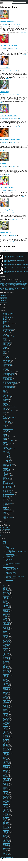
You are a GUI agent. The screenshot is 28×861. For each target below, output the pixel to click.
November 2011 (6, 813)
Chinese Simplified (20, 281)
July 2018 (5, 709)
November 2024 (6, 610)
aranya (7, 452)
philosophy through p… (9, 256)
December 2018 (6, 702)
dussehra (5, 347)
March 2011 (5, 823)
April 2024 (5, 619)
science (4, 477)
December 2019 (6, 687)
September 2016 (6, 737)
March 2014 (5, 776)
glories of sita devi (7, 365)
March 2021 (5, 667)
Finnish (5, 284)
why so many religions (8, 517)
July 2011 (5, 818)
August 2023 (6, 629)
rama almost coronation (8, 448)
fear (4, 355)
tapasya (4, 495)
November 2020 (6, 672)
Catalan (14, 281)
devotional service (7, 335)
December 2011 (6, 811)
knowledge (5, 404)
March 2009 (5, 853)
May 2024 (5, 618)
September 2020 (6, 675)
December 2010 (6, 827)
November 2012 (6, 797)
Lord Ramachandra (10, 548)
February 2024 (6, 622)
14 (9, 529)
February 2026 (6, 590)
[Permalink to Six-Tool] (4, 160)
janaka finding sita (7, 396)
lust (3, 416)
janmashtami (6, 399)
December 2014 (6, 765)
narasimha (5, 431)
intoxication (5, 395)
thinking (5, 507)
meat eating (5, 421)
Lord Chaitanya (9, 550)
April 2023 (5, 635)
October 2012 (6, 798)
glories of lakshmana (7, 364)
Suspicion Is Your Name (22, 264)
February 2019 (6, 700)
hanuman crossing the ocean (9, 371)
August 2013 (6, 785)
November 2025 (6, 594)
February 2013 (6, 793)
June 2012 (5, 804)
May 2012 (5, 805)
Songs (4, 574)
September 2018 (6, 706)
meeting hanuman (7, 422)
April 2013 (5, 791)
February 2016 (6, 746)
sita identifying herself (8, 486)
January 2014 (6, 779)
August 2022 (6, 645)
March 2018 (5, 714)
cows (4, 327)
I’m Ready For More (7, 21)
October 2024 (6, 611)
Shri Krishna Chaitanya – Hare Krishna (15, 576)
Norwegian (11, 287)
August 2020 (6, 676)
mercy (4, 426)
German (17, 284)
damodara (5, 331)
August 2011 (6, 817)
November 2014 (6, 766)
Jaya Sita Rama (9, 580)
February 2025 (6, 606)
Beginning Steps (9, 559)
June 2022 (5, 648)
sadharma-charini (7, 475)
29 (9, 455)
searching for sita (7, 478)
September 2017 (6, 722)
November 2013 (6, 782)
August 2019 (6, 692)
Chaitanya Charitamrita (11, 573)
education (5, 349)
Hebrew (24, 284)
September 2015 (6, 753)
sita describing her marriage (9, 485)
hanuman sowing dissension (9, 383)
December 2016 (6, 733)
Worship (5, 546)
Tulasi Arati (8, 577)
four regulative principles (8, 358)
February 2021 (6, 668)
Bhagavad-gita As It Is (11, 569)
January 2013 (6, 795)
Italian (14, 285)
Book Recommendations (8, 567)
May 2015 (5, 758)
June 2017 (5, 726)
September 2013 (6, 784)
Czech (14, 283)
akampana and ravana (8, 313)
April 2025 (5, 603)
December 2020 (6, 671)
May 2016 (5, 743)
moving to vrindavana (8, 429)
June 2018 (5, 710)
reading (4, 466)
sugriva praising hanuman (9, 492)
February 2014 (6, 778)
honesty (4, 392)
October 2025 (6, 596)
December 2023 (6, 624)
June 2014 (5, 772)
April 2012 (5, 806)
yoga (4, 518)
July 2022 (5, 646)
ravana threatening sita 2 (8, 465)
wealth (4, 516)
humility (5, 394)
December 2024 (6, 609)
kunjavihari (5, 408)
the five (4, 498)
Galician (13, 284)
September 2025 (6, 597)
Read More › (23, 32)
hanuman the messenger (8, 387)
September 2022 (6, 644)
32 (9, 461)
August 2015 (6, 754)
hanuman (5, 370)
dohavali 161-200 (7, 343)
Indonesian (10, 285)
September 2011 (6, 815)
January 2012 (6, 810)
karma (4, 400)
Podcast (7, 545)
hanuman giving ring (7, 377)
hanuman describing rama (9, 373)
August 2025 (6, 598)
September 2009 (6, 846)
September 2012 (6, 800)
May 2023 (5, 633)
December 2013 (6, 780)
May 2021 (5, 665)
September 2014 (6, 769)
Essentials (5, 565)
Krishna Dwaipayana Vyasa (12, 555)
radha (4, 446)
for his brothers (6, 357)
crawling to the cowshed (8, 329)
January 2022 (6, 654)
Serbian (5, 288)
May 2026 (5, 587)
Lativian (26, 285)
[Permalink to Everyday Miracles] (4, 184)
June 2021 (5, 663)
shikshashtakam (6, 479)
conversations (6, 326)
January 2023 (6, 639)
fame (4, 353)
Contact (4, 542)
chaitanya (5, 318)
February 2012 (6, 809)
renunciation (5, 473)
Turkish (1, 289)
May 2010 (5, 836)
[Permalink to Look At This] (4, 64)
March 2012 (5, 808)
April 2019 (5, 697)
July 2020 (5, 678)
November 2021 (6, 657)
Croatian (11, 283)
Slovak (9, 288)
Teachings (5, 558)
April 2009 (5, 852)
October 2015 (6, 752)
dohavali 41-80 (6, 344)
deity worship (6, 332)
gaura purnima (6, 361)
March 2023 (5, 636)
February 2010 (6, 840)
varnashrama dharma (7, 511)
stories (4, 491)
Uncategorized (6, 509)
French (9, 284)
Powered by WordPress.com (6, 857)
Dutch (21, 283)
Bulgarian (10, 281)
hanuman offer (6, 381)
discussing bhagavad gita (8, 336)
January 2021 (6, 670)
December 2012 (6, 796)
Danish (18, 283)
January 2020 (6, 685)
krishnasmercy (5, 24)
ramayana (5, 451)
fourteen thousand (7, 360)
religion (4, 472)
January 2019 (6, 701)
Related (4, 543)
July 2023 (5, 631)
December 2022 (6, 640)
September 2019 (6, 691)
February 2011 (6, 824)
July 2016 (5, 740)
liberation (5, 412)
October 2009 (6, 845)
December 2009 (6, 843)
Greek (20, 284)
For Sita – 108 (3, 295)
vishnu (4, 513)
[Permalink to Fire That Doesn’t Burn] (4, 112)
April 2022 (5, 650)
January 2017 (6, 732)
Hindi (1, 285)
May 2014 (5, 774)
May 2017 (5, 727)
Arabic (5, 281)
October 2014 (6, 767)
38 (9, 462)
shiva (4, 481)
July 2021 (5, 662)
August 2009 (6, 848)
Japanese (18, 285)
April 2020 (5, 681)
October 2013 (6, 783)
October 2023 (6, 627)
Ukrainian (6, 289)
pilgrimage (5, 435)
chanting (5, 321)
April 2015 (5, 759)
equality (4, 351)
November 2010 (6, 828)
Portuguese (19, 287)
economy (5, 348)
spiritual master (6, 488)
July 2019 (5, 693)
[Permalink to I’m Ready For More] (4, 18)
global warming (6, 362)
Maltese (7, 287)
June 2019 (5, 694)
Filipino (2, 284)
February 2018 (6, 715)
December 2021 (6, 655)
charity (4, 322)
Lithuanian (2, 287)
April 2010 (5, 837)
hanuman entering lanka (8, 375)
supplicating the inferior (8, 494)
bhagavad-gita (6, 314)
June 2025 (5, 601)
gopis (4, 366)
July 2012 (5, 802)
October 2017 (6, 720)
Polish (15, 287)
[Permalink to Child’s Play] (4, 88)
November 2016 (6, 735)
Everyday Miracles (7, 187)
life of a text (5, 413)
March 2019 (5, 698)
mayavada (5, 420)
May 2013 (5, 789)
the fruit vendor (6, 500)
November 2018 (6, 704)
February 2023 (6, 637)
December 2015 (6, 749)
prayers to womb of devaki (9, 440)
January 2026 (6, 592)
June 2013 (5, 788)
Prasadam (8, 560)
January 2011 (6, 826)
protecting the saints (7, 443)
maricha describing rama (8, 417)
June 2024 (5, 616)
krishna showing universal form (10, 407)
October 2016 (6, 736)
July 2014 (5, 771)
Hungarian (5, 285)
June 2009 (5, 850)
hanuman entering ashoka (8, 374)
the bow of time (6, 496)
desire (4, 334)
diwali (4, 339)
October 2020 (6, 674)
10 (3, 529)
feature (4, 356)
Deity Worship (9, 564)
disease (4, 338)
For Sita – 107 (3, 297)
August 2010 (6, 832)
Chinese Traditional (4, 283)
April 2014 (5, 775)
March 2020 (5, 683)
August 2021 (6, 661)
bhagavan (5, 316)
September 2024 (6, 613)
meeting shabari (6, 423)
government (5, 369)
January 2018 (6, 717)
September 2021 (6, 659)
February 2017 (6, 731)
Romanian (25, 287)
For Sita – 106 (3, 298)
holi (4, 390)
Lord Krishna (9, 547)
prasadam (5, 438)
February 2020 (6, 684)
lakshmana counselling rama (9, 410)
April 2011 (5, 822)
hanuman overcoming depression (10, 382)
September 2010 (6, 831)
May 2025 (5, 602)
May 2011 (5, 821)
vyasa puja (5, 514)
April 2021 (5, 666)
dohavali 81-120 (6, 345)
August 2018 (6, 707)
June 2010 (5, 835)
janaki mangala (6, 397)
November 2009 (6, 844)
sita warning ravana (7, 487)
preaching (5, 442)
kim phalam (5, 401)
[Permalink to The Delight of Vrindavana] (4, 136)
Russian (2, 288)
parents (4, 434)
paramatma (5, 433)
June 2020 (5, 679)
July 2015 (5, 756)
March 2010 (5, 839)
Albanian (2, 281)
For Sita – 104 (3, 302)
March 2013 (5, 792)
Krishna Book (9, 571)
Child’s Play (4, 92)
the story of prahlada (7, 503)
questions (5, 444)
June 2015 (5, 757)
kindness (5, 403)
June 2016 (5, 741)
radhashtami (5, 447)
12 (6, 529)
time (4, 508)
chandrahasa (5, 319)
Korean (22, 285)
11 (5, 529)
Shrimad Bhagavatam (11, 572)
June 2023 (5, 632)
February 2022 (6, 653)
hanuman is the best (7, 378)
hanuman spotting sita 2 (8, 386)
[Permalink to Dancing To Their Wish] (4, 42)
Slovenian (13, 288)
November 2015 (6, 750)
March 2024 (5, 620)
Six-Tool (3, 163)
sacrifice (5, 474)
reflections (5, 468)
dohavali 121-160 (7, 342)
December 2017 (6, 718)
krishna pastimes (6, 405)
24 (9, 453)
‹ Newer (2, 250)
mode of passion (6, 427)
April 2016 (5, 744)
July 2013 (5, 787)
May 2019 (5, 696)
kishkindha (8, 460)
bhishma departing (7, 317)
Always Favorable (6, 232)
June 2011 (5, 819)
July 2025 (5, 600)
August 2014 (6, 770)
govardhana (5, 368)
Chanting (8, 561)
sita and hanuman (7, 482)
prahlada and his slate (8, 436)
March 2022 (5, 652)
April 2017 (5, 728)
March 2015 (5, 761)
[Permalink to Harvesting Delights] (4, 206)
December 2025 (6, 593)
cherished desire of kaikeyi (9, 323)
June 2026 (5, 585)
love (4, 414)
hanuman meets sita (7, 379)
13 (8, 529)
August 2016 (6, 739)
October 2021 (6, 658)
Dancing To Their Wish (8, 45)
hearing (4, 388)
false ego (5, 352)
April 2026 (5, 588)
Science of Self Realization (12, 568)
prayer (4, 439)
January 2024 (6, 623)
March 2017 (5, 730)
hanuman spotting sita (8, 384)
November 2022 (6, 641)
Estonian (25, 283)
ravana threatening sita (8, 464)
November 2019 (6, 688)
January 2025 (6, 607)
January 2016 (6, 748)
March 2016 (5, 745)
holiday (4, 391)
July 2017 (5, 724)
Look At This (5, 68)
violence (5, 512)
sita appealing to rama (8, 483)
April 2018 (5, 713)
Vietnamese (11, 289)
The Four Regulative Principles (13, 563)
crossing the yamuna (7, 330)
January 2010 (6, 841)
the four (4, 499)
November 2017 (6, 719)
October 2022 (6, 642)
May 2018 (5, 711)
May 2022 (5, 649)
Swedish (22, 288)
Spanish (17, 288)
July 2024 (5, 615)
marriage (5, 418)
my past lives (6, 430)
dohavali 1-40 (6, 340)
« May (1, 535)
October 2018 (6, 705)
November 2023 (6, 626)
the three (5, 504)
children (5, 325)
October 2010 (6, 830)
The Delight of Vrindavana (10, 139)
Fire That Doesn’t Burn (8, 116)
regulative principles (7, 469)
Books (4, 541)
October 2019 (6, 689)
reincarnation (6, 470)
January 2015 (6, 763)
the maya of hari (6, 501)
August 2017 (6, 723)
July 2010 (5, 833)
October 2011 (6, 814)
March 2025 (5, 605)
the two (4, 505)
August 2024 (6, 614)
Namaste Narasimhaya (11, 578)
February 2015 (6, 762)
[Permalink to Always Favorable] (4, 229)
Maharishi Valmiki (10, 556)
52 (9, 456)
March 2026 (5, 589)
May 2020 (5, 680)
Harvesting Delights (7, 210)
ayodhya (8, 457)
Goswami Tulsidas (10, 554)
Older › (11, 250)
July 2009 (5, 849)
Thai (25, 288)
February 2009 (6, 854)
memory (5, 425)
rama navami (6, 449)
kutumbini (5, 409)
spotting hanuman (7, 490)
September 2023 (6, 628)
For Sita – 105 (3, 300)
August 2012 (6, 801)
